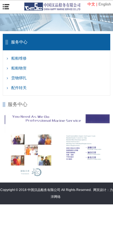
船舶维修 (19, 58)
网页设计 (99, 190)
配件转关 (19, 88)
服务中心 (17, 104)
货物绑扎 (19, 78)
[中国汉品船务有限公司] (52, 6)
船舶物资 (19, 68)
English (104, 4)
